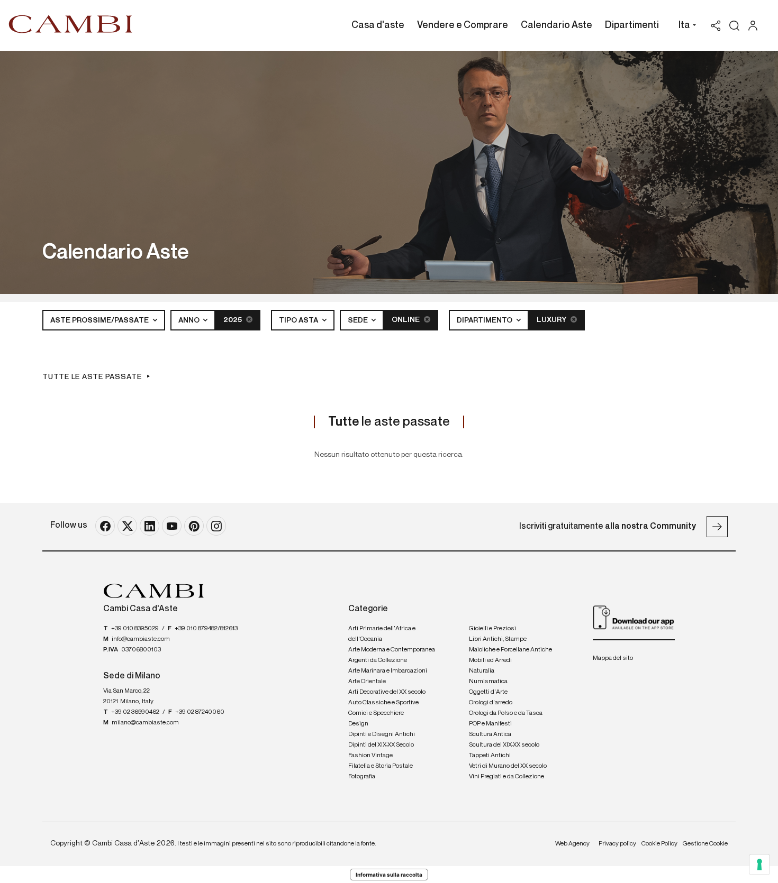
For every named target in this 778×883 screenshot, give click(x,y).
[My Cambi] (755, 26)
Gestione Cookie (705, 844)
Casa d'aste (377, 25)
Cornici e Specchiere (376, 713)
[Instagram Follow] (216, 526)
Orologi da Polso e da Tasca (505, 713)
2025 (233, 320)
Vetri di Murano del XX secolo (508, 766)
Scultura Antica (490, 734)
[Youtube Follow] (172, 526)
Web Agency (572, 844)
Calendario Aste (556, 25)
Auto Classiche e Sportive (383, 703)
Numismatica (488, 681)
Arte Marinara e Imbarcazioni (387, 671)
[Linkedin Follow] (149, 526)
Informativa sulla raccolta (389, 874)
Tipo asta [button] (299, 320)
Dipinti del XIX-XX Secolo (381, 745)
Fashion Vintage (370, 755)
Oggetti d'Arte (488, 692)
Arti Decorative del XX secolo (387, 692)
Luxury (552, 320)
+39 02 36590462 (135, 712)
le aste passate (389, 422)
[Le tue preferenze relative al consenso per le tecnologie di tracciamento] (759, 864)
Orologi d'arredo (490, 703)
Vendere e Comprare (462, 25)
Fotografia (361, 777)
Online (406, 320)
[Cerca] (734, 25)
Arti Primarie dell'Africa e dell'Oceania (381, 634)
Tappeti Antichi (490, 755)
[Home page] (70, 24)
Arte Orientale (367, 681)
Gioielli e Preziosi (492, 629)
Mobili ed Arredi (490, 660)
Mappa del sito (613, 658)
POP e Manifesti (490, 724)
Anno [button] (189, 320)
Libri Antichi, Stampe (498, 639)
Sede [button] (358, 320)
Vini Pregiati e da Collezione (506, 777)
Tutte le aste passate (92, 377)
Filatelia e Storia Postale (380, 766)
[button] (684, 26)
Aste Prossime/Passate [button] (100, 320)
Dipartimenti (632, 25)
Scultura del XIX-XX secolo (504, 745)
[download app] (634, 617)
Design (358, 724)
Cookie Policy (659, 844)
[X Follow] (127, 526)
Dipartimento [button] (485, 320)
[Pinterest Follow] (194, 526)
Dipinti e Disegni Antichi (381, 734)
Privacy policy (617, 844)
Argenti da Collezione (377, 660)
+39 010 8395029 (135, 629)
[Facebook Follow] (105, 526)
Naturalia (481, 671)
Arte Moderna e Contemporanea (391, 650)
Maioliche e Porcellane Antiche (510, 650)
